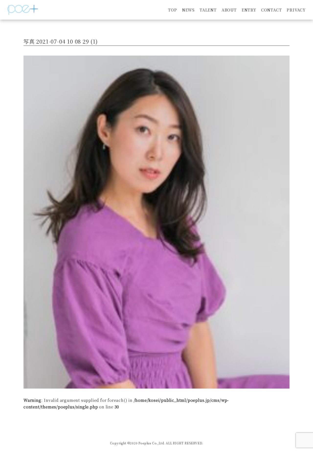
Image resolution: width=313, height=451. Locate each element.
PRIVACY (296, 10)
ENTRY (249, 10)
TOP (172, 10)
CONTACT (271, 10)
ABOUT (229, 10)
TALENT (208, 10)
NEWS (188, 10)
